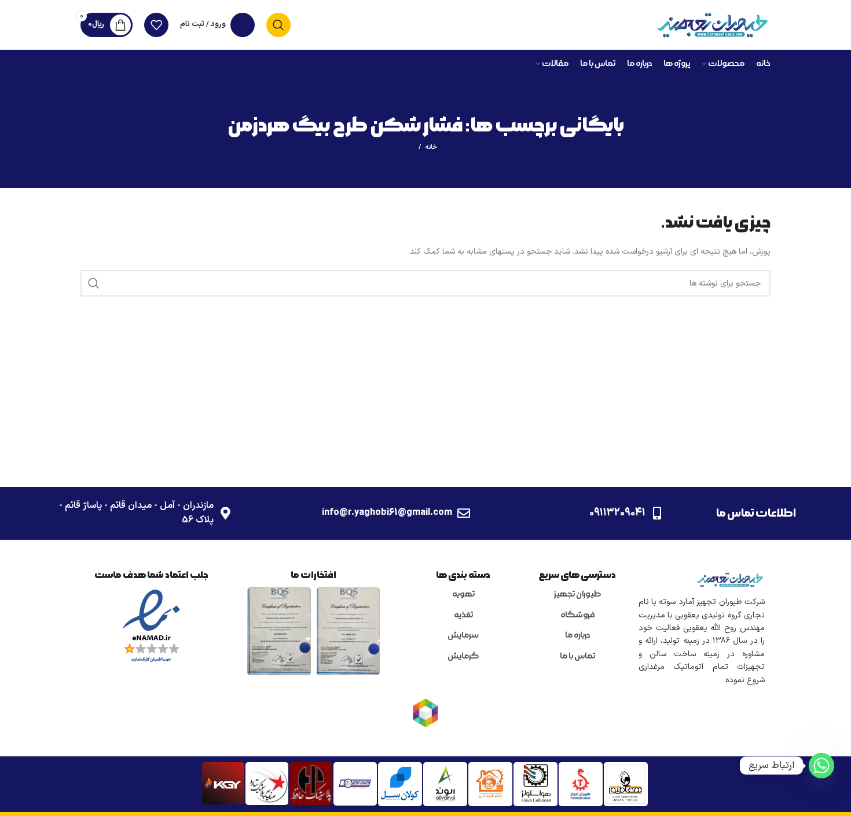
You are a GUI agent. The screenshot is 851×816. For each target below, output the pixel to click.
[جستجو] (278, 24)
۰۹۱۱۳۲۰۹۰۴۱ (617, 513)
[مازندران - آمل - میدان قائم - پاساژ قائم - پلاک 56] (225, 513)
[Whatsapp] (821, 765)
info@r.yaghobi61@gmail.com (387, 512)
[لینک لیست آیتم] (577, 594)
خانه (431, 147)
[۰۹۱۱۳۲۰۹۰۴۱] (657, 513)
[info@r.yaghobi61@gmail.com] (463, 513)
